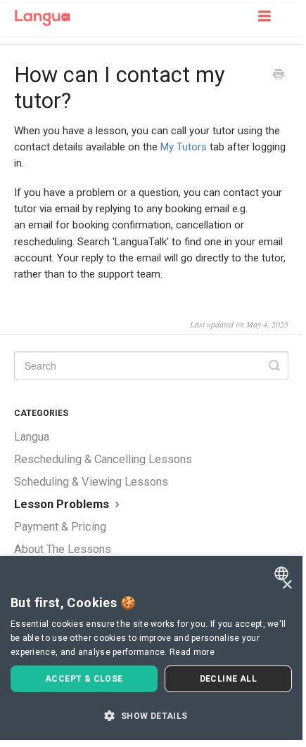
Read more (192, 652)
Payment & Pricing (60, 526)
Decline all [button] (228, 679)
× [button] (286, 585)
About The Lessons (62, 549)
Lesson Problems (63, 504)
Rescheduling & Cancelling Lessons (103, 459)
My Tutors (183, 147)
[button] (151, 715)
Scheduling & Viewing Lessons (91, 481)
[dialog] (151, 648)
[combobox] (283, 573)
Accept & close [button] (84, 679)
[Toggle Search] (274, 365)
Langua (31, 436)
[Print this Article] (278, 76)
